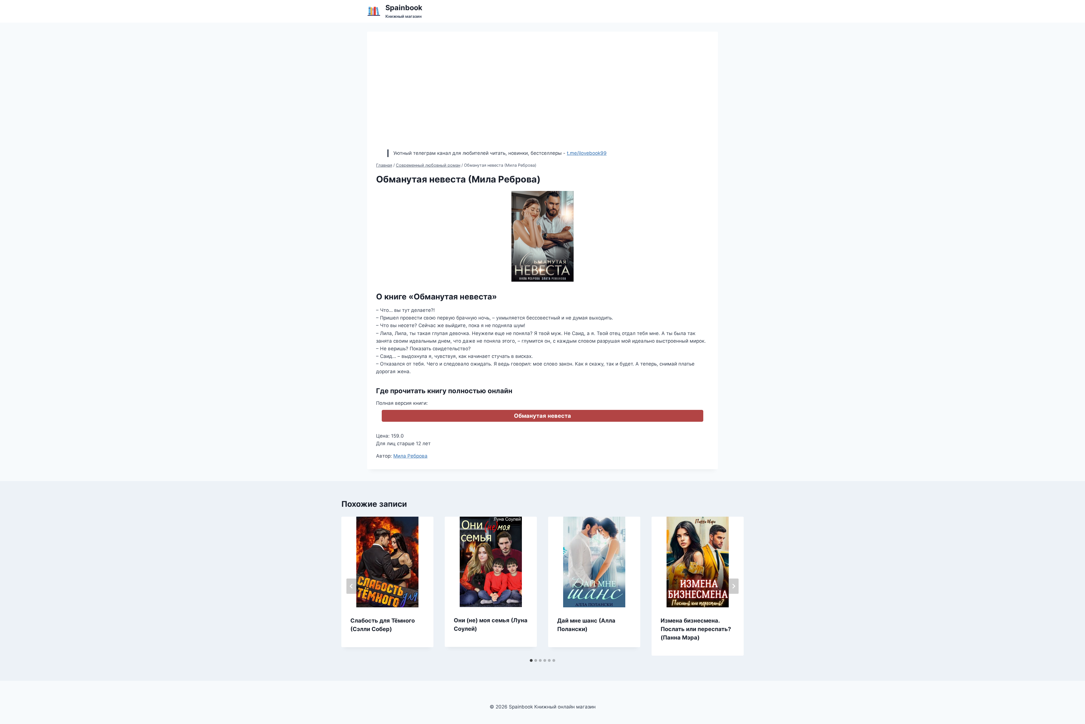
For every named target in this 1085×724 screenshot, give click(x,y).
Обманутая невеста (542, 415)
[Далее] (733, 586)
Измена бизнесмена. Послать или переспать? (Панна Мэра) (696, 629)
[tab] (531, 660)
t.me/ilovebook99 (587, 153)
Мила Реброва (410, 456)
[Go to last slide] (351, 586)
